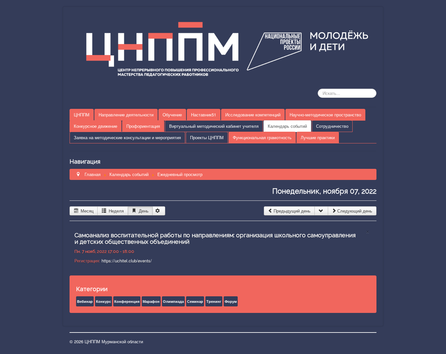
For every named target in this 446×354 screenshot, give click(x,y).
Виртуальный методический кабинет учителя (214, 126)
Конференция (126, 301)
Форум (231, 301)
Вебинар (85, 301)
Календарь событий (287, 126)
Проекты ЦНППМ (207, 137)
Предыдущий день (292, 211)
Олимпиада (173, 301)
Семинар (195, 301)
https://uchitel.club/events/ (127, 261)
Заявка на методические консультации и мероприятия (127, 137)
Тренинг (213, 301)
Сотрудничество (332, 126)
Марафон (151, 301)
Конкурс (103, 301)
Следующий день (354, 211)
